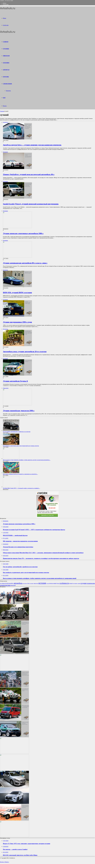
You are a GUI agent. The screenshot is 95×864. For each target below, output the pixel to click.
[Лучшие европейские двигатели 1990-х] (14, 753)
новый (54, 583)
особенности (64, 583)
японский (13, 585)
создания (83, 583)
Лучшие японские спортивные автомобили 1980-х (23, 233)
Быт (4, 97)
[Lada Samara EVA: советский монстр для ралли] (14, 820)
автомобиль (18, 583)
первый (71, 583)
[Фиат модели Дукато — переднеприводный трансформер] (14, 720)
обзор (58, 583)
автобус (11, 583)
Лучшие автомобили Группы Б (15, 381)
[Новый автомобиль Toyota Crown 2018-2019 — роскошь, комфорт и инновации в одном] (14, 670)
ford (1, 583)
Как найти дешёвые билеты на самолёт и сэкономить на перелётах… (20, 474)
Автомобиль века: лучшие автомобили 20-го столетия (24, 351)
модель (51, 583)
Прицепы (8, 90)
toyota (7, 583)
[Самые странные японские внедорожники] (14, 736)
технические (91, 583)
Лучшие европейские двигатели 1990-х (18, 411)
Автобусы (6, 69)
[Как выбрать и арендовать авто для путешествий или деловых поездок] (11, 444)
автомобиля (25, 583)
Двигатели (6, 55)
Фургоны (6, 76)
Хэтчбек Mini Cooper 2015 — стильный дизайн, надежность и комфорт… (21, 488)
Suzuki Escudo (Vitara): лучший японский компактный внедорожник (31, 204)
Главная (2, 111)
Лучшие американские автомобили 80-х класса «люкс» (25, 263)
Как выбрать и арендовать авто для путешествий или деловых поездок (21, 445)
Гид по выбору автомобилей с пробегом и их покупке (16, 431)
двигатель (35, 583)
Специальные (7, 83)
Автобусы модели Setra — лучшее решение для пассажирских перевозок (32, 145)
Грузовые (6, 48)
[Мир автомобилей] (7, 10)
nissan (3, 583)
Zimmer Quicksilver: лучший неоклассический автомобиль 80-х (28, 174)
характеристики (5, 585)
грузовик (31, 583)
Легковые (6, 62)
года (28, 583)
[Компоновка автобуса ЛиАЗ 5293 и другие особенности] (14, 770)
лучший (47, 583)
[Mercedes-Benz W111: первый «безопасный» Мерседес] (14, 636)
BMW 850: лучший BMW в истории (17, 292)
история (42, 583)
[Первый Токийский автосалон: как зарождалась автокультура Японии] (14, 686)
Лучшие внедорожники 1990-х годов (17, 322)
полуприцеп (75, 583)
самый (79, 583)
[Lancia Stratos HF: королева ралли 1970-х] (14, 703)
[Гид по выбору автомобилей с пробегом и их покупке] (11, 430)
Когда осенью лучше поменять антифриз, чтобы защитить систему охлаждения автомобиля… (26, 460)
